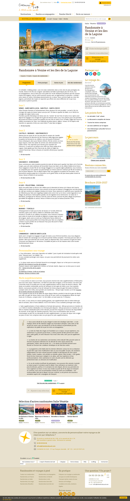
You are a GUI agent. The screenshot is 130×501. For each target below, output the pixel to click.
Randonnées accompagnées (47, 474)
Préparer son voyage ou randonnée (69, 474)
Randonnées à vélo (44, 479)
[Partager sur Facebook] (87, 75)
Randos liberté (65, 14)
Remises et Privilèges (65, 481)
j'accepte (123, 498)
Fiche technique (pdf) (98, 49)
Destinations (26, 14)
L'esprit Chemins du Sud (47, 462)
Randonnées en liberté (45, 477)
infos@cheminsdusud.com (100, 484)
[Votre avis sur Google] (95, 75)
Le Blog (93, 462)
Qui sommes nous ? (28, 462)
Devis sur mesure (83, 14)
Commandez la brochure (94, 207)
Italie (60, 19)
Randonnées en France (27, 477)
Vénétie (65, 19)
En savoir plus (7, 499)
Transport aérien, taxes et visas (68, 479)
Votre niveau (74, 462)
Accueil (49, 19)
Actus (55, 2)
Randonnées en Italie (26, 479)
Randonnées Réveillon (26, 484)
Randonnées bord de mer (46, 484)
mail (108, 477)
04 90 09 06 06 (80, 2)
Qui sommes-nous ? (46, 2)
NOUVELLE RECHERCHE (31, 19)
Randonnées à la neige (27, 481)
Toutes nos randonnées (27, 474)
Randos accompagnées (45, 14)
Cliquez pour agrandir (98, 160)
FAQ (85, 462)
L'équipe (62, 462)
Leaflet (94, 158)
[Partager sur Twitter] (91, 75)
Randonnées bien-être (45, 481)
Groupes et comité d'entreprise (68, 477)
